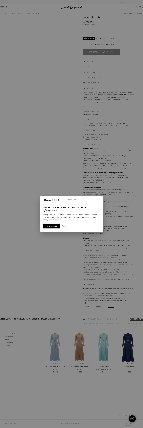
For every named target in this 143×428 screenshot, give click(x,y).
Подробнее (51, 226)
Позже (64, 226)
